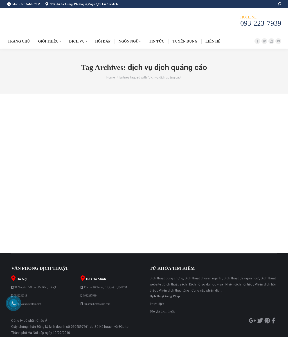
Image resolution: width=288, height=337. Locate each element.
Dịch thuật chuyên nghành (48, 215)
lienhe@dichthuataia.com (27, 304)
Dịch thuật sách (175, 284)
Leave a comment (192, 215)
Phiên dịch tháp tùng (174, 290)
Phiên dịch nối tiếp (238, 284)
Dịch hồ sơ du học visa (206, 284)
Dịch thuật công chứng (80, 215)
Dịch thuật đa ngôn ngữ (241, 278)
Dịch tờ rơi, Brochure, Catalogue (48, 206)
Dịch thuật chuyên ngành (203, 278)
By (144, 215)
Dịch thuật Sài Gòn (109, 215)
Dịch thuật (23, 215)
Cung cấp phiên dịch (206, 290)
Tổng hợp (128, 215)
